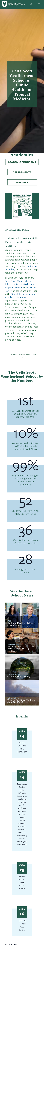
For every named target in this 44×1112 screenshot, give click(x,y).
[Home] (14, 4)
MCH (10, 621)
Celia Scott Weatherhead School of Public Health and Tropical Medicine (20, 284)
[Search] (30, 4)
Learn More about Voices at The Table (22, 356)
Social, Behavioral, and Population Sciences (20, 295)
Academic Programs (22, 162)
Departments (22, 172)
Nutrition (11, 644)
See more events (11, 944)
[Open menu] (39, 4)
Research (22, 182)
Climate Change (14, 674)
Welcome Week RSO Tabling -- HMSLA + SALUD (22, 882)
